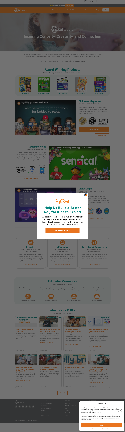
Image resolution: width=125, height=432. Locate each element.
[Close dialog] (85, 194)
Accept (102, 425)
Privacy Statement (106, 429)
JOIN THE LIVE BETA (62, 230)
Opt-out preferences (96, 429)
